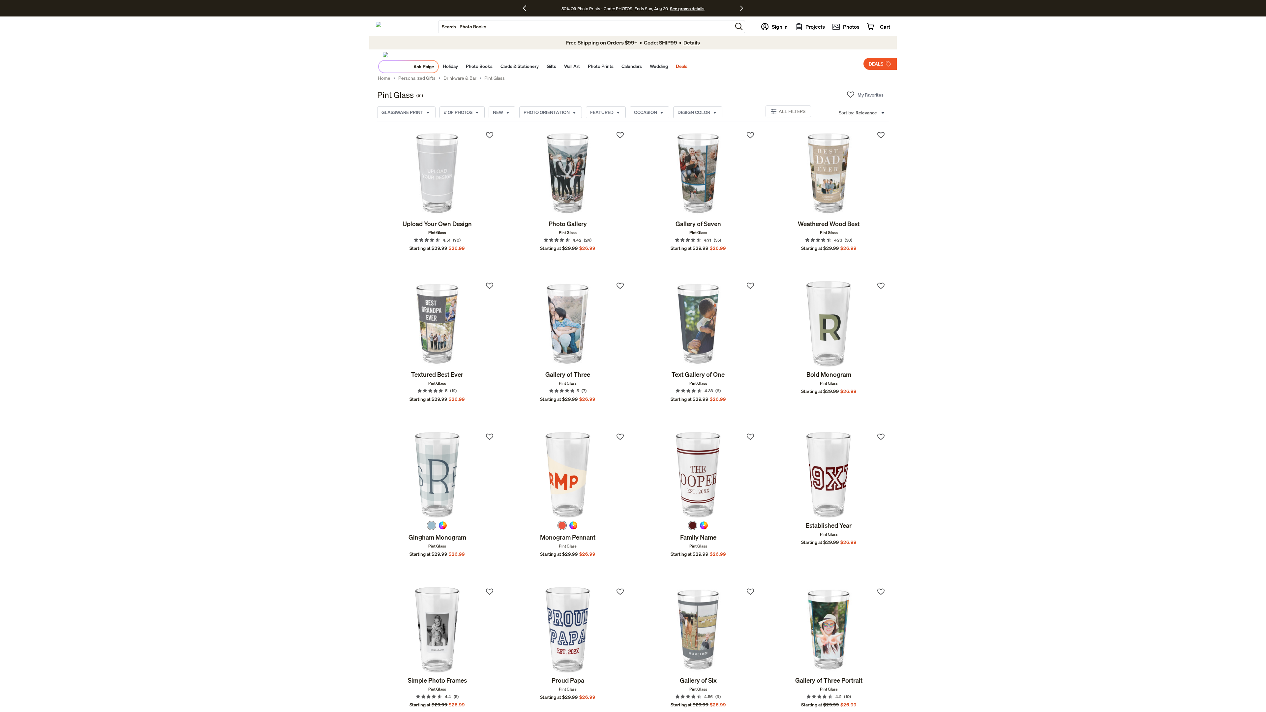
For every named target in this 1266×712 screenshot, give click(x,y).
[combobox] (585, 26)
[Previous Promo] (527, 8)
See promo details (687, 9)
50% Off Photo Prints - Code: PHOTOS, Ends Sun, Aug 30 (614, 9)
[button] (739, 26)
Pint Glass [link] (494, 78)
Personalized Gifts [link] (417, 78)
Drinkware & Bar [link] (459, 78)
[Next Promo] (741, 8)
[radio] (431, 525)
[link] (437, 173)
